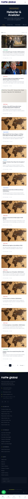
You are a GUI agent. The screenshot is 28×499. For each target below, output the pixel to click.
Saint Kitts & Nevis (5, 434)
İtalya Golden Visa (5, 418)
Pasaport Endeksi (5, 468)
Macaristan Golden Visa (6, 415)
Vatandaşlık (17, 24)
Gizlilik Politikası (4, 472)
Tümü (3, 24)
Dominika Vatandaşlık (6, 437)
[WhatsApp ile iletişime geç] (4, 492)
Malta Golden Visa (5, 413)
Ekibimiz (3, 461)
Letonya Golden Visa (6, 420)
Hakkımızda (3, 459)
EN (26, 492)
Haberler (3, 464)
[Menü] (25, 2)
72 (17, 365)
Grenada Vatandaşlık (6, 432)
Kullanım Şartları (4, 475)
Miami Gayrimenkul (5, 451)
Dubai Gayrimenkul (5, 449)
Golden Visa (10, 24)
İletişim (2, 470)
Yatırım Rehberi (4, 466)
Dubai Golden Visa (5, 424)
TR (23, 492)
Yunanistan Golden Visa (6, 411)
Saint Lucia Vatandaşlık (6, 443)
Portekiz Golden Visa (6, 409)
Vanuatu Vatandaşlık (5, 439)
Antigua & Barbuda (5, 441)
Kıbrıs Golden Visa (5, 422)
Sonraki (21, 365)
